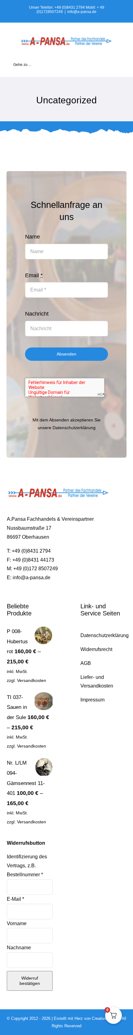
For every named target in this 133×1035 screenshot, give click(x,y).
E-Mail (15, 899)
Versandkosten (31, 680)
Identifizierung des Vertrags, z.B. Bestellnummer (27, 865)
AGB (85, 663)
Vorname (17, 923)
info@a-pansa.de (82, 12)
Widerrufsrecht (96, 649)
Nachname (19, 947)
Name (32, 237)
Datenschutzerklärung (74, 427)
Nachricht (37, 314)
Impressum (92, 699)
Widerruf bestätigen (29, 981)
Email (34, 275)
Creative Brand (105, 1018)
